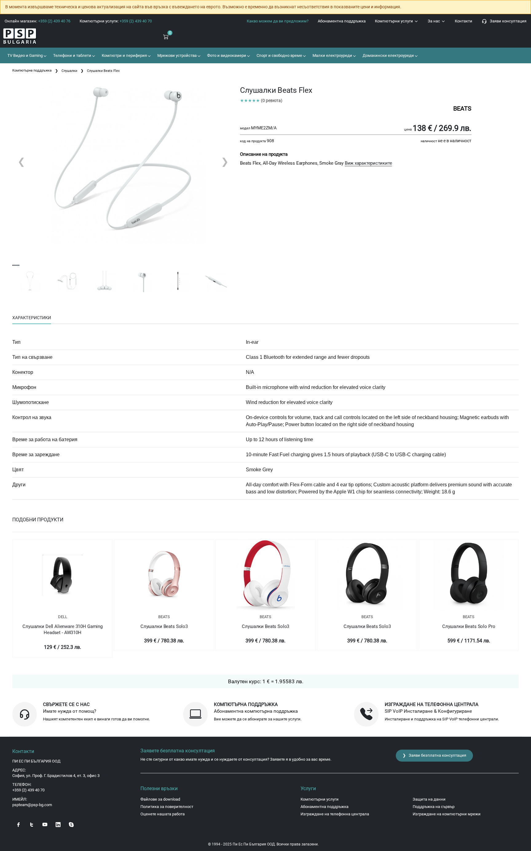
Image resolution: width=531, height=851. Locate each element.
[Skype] (71, 823)
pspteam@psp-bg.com (32, 804)
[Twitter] (31, 823)
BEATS (164, 616)
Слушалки (69, 71)
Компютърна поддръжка (32, 71)
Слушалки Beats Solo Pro (468, 626)
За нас (434, 21)
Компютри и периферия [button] (124, 55)
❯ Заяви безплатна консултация (434, 755)
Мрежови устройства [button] (176, 55)
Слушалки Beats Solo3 (164, 626)
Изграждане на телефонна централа (335, 814)
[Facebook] (18, 823)
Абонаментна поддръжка (342, 21)
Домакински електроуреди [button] (388, 55)
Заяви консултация (506, 21)
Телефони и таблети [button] (71, 55)
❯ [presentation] (225, 161)
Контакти (463, 21)
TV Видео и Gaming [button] (24, 55)
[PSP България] (44, 36)
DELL (62, 616)
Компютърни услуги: (116, 21)
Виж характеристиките (368, 163)
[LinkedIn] (58, 823)
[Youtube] (44, 823)
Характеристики (31, 317)
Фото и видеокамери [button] (226, 55)
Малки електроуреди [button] (332, 55)
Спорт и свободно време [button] (279, 55)
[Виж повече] (62, 575)
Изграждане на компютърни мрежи (447, 814)
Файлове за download (160, 799)
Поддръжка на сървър (433, 806)
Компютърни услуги (394, 21)
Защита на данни (429, 799)
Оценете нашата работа (162, 814)
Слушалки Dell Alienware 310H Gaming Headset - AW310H (62, 629)
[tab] (31, 318)
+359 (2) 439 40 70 (28, 790)
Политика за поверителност (166, 806)
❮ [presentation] (21, 161)
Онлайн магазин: (37, 21)
